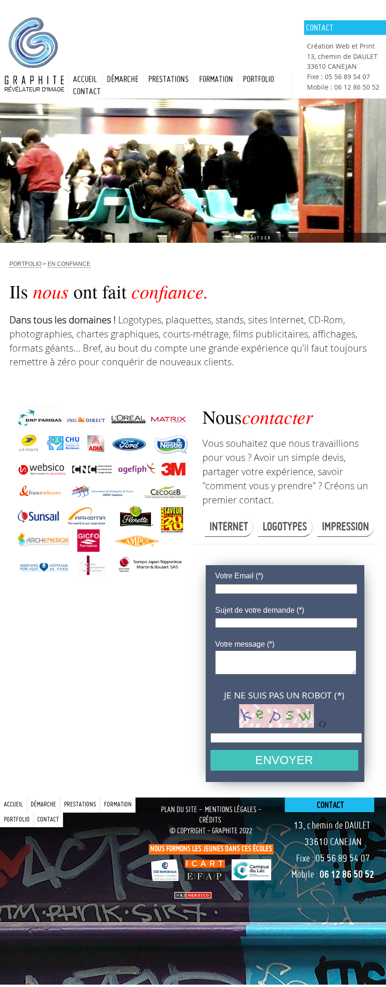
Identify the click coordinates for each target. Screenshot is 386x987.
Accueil (85, 80)
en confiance (69, 264)
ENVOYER (284, 759)
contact (87, 92)
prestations (168, 80)
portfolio (258, 80)
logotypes (285, 527)
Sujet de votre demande (255, 610)
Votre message (240, 644)
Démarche (122, 80)
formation (216, 80)
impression (345, 527)
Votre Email (234, 575)
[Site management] (193, 895)
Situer (261, 237)
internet (228, 527)
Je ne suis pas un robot (278, 695)
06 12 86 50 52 (347, 875)
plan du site (179, 810)
